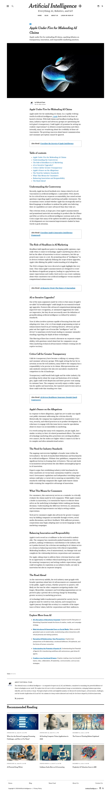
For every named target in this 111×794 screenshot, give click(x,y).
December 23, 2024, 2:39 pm (81, 732)
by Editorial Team (40, 102)
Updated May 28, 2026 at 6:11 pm (49, 732)
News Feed (52, 783)
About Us (54, 15)
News (14, 674)
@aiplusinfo (20, 698)
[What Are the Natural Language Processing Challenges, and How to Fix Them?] (22, 722)
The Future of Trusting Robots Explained (86, 736)
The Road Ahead (39, 181)
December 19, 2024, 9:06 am (81, 763)
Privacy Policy (38, 788)
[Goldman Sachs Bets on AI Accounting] (55, 753)
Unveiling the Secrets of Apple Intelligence (57, 144)
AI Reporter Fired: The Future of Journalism (57, 288)
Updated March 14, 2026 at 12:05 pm (50, 763)
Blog (46, 15)
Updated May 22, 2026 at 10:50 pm (17, 732)
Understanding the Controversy (45, 160)
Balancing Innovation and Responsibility (49, 178)
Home (40, 15)
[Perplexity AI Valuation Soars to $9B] (88, 753)
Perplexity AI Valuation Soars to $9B (84, 767)
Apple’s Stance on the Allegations (46, 170)
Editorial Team (26, 682)
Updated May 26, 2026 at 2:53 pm (16, 763)
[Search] (12, 6)
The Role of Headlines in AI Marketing (48, 163)
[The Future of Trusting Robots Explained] (88, 722)
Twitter (102, 6)
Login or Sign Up (67, 15)
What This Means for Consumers (45, 176)
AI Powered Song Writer (15, 767)
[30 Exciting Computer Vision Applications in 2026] (55, 722)
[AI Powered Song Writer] (22, 753)
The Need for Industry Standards (46, 173)
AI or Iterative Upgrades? (43, 165)
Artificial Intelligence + (55, 5)
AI (30, 24)
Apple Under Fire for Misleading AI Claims (49, 157)
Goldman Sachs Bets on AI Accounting (52, 767)
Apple (55, 116)
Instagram (98, 6)
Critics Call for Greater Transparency (47, 168)
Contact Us (99, 783)
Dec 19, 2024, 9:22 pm (40, 104)
